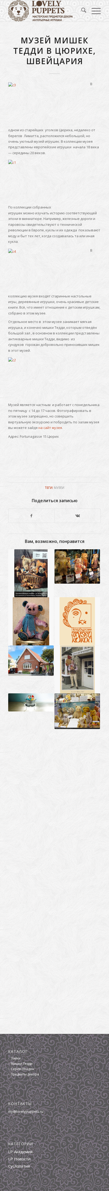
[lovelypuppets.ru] (45, 11)
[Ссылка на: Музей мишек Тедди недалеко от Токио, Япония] (77, 566)
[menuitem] (81, 11)
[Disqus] (54, 808)
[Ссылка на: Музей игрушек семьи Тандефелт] (31, 573)
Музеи (59, 487)
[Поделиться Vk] (78, 516)
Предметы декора (25, 1074)
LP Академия (20, 1151)
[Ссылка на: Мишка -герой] (77, 621)
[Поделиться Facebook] (31, 516)
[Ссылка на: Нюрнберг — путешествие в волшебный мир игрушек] (31, 702)
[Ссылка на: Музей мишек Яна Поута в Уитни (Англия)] (77, 669)
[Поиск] (81, 11)
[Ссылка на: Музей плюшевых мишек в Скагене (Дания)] (31, 660)
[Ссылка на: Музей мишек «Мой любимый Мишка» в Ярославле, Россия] (31, 621)
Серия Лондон (22, 1069)
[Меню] (93, 11)
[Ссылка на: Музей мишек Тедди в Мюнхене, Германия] (77, 711)
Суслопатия (19, 1166)
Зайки (16, 1058)
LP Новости (19, 1158)
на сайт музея (50, 427)
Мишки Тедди (22, 1063)
